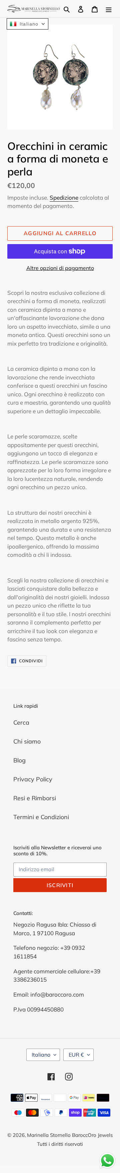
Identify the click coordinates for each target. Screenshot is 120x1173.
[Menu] (109, 9)
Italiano (41, 1054)
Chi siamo (27, 741)
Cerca (21, 722)
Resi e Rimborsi (34, 798)
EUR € (76, 1054)
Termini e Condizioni (41, 817)
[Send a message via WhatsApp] (107, 1160)
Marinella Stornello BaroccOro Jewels (70, 1135)
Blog (19, 760)
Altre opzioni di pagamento (60, 268)
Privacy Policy (32, 779)
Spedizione (64, 197)
